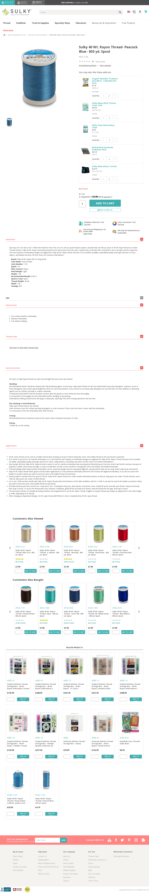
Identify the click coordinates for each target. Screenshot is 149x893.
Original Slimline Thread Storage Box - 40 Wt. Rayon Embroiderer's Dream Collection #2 (130, 686)
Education (81, 23)
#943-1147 (117, 546)
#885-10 (67, 680)
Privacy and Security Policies (48, 867)
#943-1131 (20, 608)
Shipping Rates (43, 860)
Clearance (8, 30)
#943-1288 (44, 608)
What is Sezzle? (43, 874)
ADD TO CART (30, 571)
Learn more (87, 233)
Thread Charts (93, 856)
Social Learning (94, 867)
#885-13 (95, 680)
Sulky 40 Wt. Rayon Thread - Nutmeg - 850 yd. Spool (73, 552)
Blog (90, 870)
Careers (66, 881)
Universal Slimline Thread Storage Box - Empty (74, 742)
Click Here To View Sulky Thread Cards (24, 347)
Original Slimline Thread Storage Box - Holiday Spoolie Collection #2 (45, 743)
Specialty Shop (62, 23)
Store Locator (68, 863)
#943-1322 (93, 546)
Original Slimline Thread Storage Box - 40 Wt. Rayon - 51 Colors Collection (73, 686)
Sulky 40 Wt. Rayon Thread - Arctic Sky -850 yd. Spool (73, 613)
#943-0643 (68, 608)
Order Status (18, 856)
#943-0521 (68, 546)
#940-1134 (12, 795)
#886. (65, 738)
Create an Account (20, 867)
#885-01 (11, 680)
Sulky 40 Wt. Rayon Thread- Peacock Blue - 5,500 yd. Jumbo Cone (17, 800)
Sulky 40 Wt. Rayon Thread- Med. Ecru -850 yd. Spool (24, 552)
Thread (6, 23)
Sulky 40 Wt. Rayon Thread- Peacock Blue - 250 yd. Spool (45, 800)
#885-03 (39, 680)
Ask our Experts (94, 874)
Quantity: (95, 96)
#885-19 (39, 738)
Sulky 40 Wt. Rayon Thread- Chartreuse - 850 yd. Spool (98, 552)
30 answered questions (87, 65)
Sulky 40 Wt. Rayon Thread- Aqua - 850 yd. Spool (49, 613)
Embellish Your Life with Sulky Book (130, 742)
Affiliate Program (69, 870)
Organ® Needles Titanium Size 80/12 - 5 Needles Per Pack (105, 80)
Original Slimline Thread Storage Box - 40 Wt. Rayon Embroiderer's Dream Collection (45, 686)
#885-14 (123, 680)
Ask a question (105, 65)
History (65, 860)
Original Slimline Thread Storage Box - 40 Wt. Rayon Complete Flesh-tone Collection (102, 686)
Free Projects (128, 23)
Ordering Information (121, 856)
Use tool (87, 224)
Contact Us (42, 856)
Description (10, 239)
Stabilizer (21, 23)
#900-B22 (124, 738)
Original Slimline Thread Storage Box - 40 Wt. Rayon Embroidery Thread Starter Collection (18, 686)
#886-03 (95, 738)
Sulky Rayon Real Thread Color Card (104, 104)
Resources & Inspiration (104, 23)
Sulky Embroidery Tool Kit (104, 166)
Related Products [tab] (74, 647)
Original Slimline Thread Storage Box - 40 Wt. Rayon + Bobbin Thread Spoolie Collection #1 (17, 743)
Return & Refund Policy (46, 863)
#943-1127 (20, 546)
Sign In (15, 863)
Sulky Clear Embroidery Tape (103, 126)
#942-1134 (40, 795)
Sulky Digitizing (68, 867)
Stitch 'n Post (93, 881)
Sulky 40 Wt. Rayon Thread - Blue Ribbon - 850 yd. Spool (121, 613)
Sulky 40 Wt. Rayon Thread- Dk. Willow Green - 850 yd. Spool (98, 613)
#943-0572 (117, 608)
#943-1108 (44, 546)
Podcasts (91, 877)
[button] (111, 197)
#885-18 (11, 738)
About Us (66, 856)
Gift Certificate (18, 870)
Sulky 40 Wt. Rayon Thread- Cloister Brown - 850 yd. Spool (25, 613)
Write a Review (100, 61)
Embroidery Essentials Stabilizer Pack (102, 148)
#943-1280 (93, 608)
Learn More (122, 233)
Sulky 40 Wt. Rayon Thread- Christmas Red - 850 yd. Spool (122, 552)
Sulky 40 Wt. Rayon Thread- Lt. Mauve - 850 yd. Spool (49, 552)
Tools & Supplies (40, 23)
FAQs (40, 870)
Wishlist (16, 860)
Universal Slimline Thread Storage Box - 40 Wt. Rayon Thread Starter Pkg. (102, 743)
